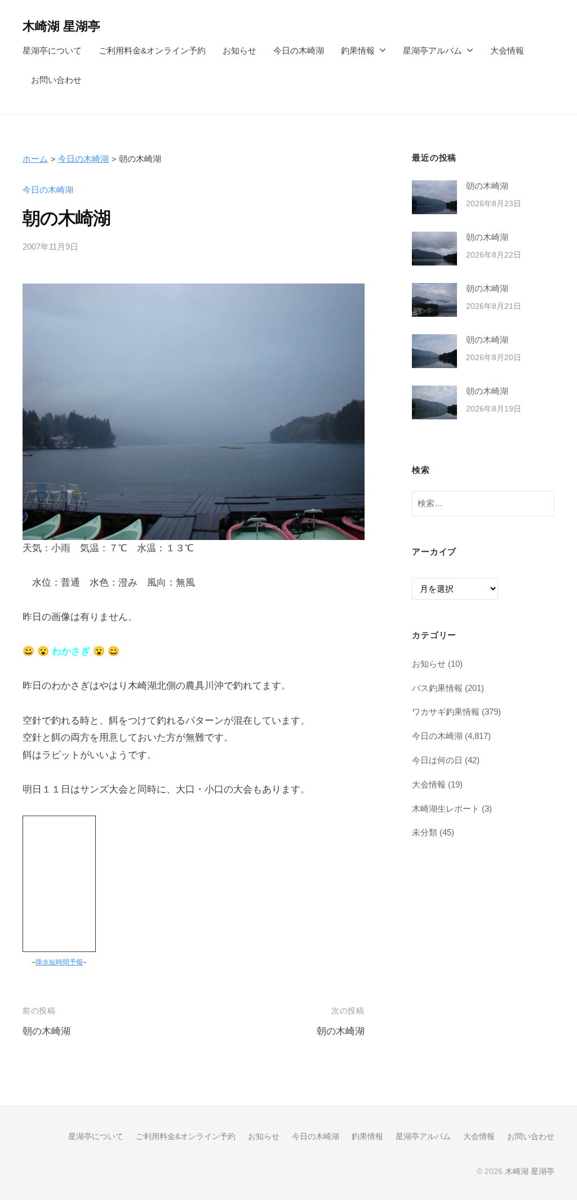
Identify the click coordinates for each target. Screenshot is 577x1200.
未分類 (424, 832)
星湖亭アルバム (432, 50)
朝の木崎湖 (46, 1031)
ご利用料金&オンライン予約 (152, 50)
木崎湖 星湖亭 (61, 26)
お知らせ (239, 50)
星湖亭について (52, 50)
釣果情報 (358, 50)
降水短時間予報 (59, 962)
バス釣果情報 (437, 688)
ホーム (35, 158)
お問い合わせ (56, 80)
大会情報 (507, 50)
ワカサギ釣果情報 (446, 711)
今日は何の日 (437, 760)
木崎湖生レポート (446, 808)
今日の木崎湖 (298, 50)
